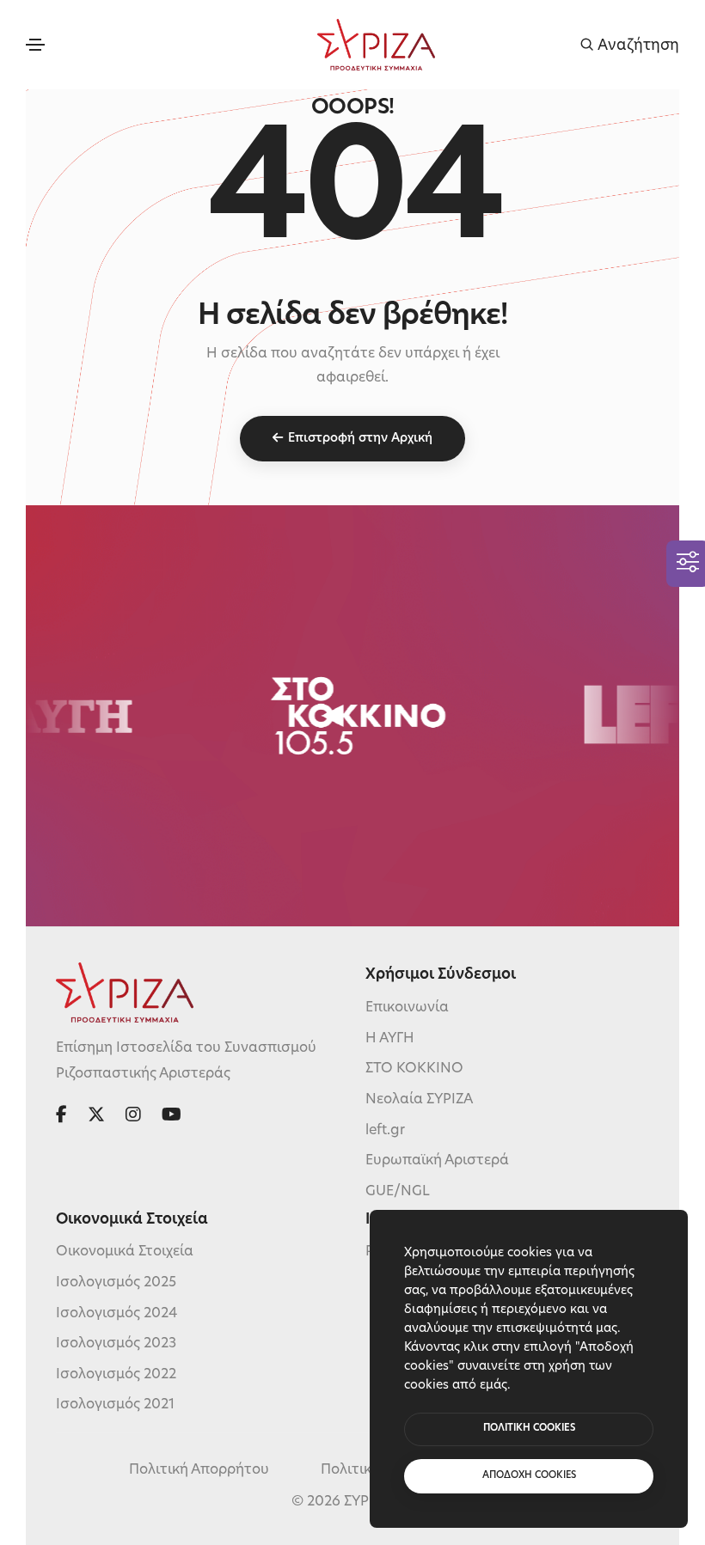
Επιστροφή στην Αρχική (360, 438)
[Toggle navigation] (35, 45)
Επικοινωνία (407, 1008)
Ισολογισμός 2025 (116, 1283)
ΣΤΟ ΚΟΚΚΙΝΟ (414, 1069)
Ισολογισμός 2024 (116, 1314)
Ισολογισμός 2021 (115, 1405)
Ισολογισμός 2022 (116, 1375)
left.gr (385, 1131)
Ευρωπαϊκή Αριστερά (437, 1161)
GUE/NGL (397, 1192)
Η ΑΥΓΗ (389, 1039)
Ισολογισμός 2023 (116, 1344)
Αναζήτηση (636, 45)
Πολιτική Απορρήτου (199, 1470)
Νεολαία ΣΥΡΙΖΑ (419, 1100)
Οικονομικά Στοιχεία (124, 1252)
